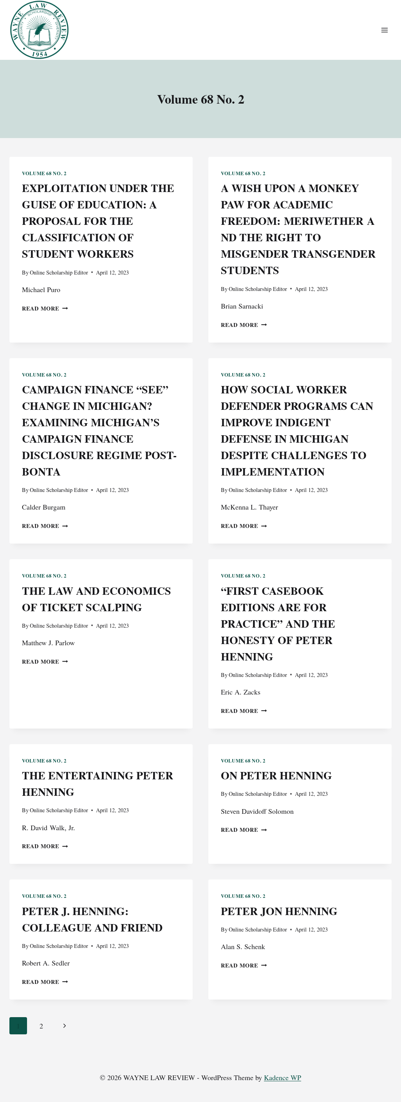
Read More (45, 308)
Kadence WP (282, 1077)
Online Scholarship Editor (59, 272)
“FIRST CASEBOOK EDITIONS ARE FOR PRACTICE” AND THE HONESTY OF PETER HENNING (278, 623)
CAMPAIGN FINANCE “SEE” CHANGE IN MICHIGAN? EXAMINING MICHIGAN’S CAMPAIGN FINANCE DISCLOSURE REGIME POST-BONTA (99, 430)
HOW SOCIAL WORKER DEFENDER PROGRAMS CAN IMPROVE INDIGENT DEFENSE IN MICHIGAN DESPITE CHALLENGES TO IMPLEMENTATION (297, 430)
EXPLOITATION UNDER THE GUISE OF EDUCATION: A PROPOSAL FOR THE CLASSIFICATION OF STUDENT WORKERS (98, 221)
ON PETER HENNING (276, 775)
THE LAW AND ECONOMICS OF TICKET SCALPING (96, 599)
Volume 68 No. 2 (44, 173)
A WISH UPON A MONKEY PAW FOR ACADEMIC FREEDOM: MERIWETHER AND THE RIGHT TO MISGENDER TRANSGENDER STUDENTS (298, 229)
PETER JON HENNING (279, 911)
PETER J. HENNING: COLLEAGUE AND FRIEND (92, 919)
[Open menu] (384, 30)
